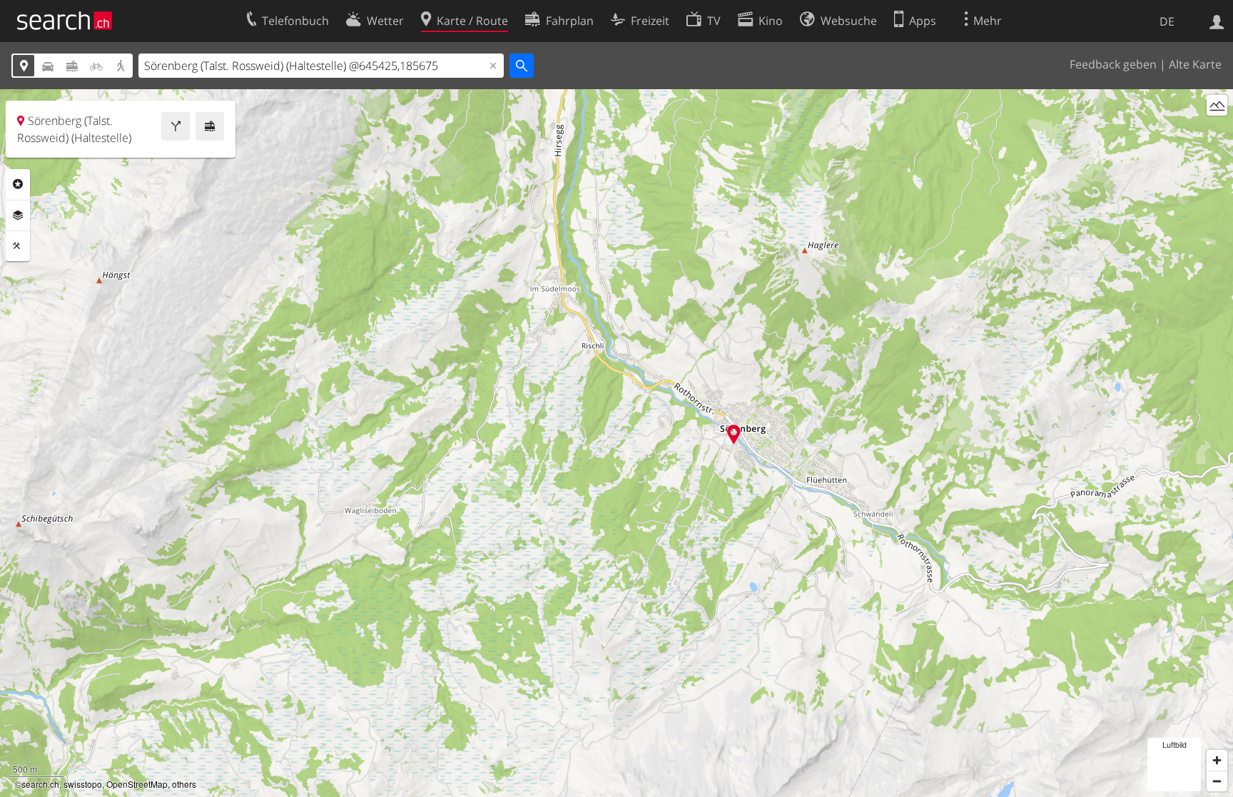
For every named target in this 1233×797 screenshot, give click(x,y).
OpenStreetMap (137, 784)
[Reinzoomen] (1217, 760)
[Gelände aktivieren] (1217, 105)
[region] (616, 443)
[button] (734, 434)
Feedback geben (1113, 64)
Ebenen (18, 215)
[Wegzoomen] (1217, 781)
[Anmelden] (1217, 21)
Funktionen (18, 246)
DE (1167, 21)
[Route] (175, 126)
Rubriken (18, 184)
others (184, 784)
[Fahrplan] (210, 126)
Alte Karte (1195, 64)
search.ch (40, 784)
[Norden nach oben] (1217, 131)
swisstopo (83, 784)
